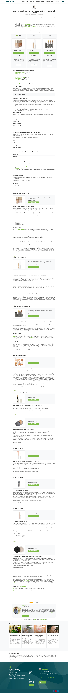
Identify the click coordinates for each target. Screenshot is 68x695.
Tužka (15, 127)
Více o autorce (25, 616)
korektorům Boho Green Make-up (30, 26)
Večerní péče (16, 185)
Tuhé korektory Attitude (19, 76)
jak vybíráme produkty (43, 619)
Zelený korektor (17, 140)
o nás (35, 619)
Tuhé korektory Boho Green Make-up (21, 74)
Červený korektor (17, 147)
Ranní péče (16, 183)
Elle (27, 613)
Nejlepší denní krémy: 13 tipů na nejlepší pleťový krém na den (27, 636)
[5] (13, 596)
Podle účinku (57, 1)
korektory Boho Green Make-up (18, 582)
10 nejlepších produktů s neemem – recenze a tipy (15, 636)
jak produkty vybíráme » (30, 657)
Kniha (30, 613)
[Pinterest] (56, 691)
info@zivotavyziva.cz (12, 681)
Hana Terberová (45, 669)
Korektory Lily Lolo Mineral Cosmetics (22, 83)
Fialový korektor (17, 145)
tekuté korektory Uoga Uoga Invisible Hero (45, 578)
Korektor (15, 156)
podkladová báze (29, 166)
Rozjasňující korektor (18, 125)
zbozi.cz (14, 336)
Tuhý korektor (16, 121)
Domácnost (38, 1)
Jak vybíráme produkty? (14, 653)
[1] (13, 588)
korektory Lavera (28, 24)
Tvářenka (16, 173)
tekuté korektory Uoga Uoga (30, 21)
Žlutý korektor (17, 142)
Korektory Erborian (18, 79)
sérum (36, 166)
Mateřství (42, 1)
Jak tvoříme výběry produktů (44, 677)
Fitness (27, 1)
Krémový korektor (17, 123)
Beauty (31, 1)
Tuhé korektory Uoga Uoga (20, 77)
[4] (13, 593)
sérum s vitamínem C (45, 166)
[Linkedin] (58, 691)
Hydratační (17, 164)
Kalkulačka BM (31, 681)
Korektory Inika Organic (19, 78)
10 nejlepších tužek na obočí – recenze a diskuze (53, 636)
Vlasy (34, 1)
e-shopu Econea (21, 229)
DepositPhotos (19, 683)
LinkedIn (53, 612)
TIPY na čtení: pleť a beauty (20, 94)
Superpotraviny (47, 1)
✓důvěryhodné (23, 586)
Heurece (16, 234)
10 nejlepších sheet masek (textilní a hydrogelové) (39, 636)
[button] (63, 1)
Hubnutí (23, 1)
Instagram (24, 613)
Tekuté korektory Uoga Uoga (20, 72)
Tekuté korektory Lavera (19, 73)
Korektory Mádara (18, 80)
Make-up (16, 154)
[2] (13, 590)
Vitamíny (52, 1)
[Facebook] (54, 691)
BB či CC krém (21, 168)
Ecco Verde (32, 337)
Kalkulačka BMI (31, 682)
